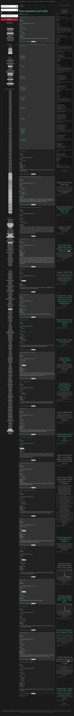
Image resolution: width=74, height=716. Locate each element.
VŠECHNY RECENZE (64, 11)
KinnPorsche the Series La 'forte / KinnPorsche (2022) (22, 98)
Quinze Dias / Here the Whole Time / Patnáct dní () (58, 39)
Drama (21, 163)
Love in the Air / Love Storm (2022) (23, 108)
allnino (66, 581)
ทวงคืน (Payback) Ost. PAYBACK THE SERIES (64, 539)
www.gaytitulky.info (22, 1)
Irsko (22, 159)
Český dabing (24, 340)
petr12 (21, 157)
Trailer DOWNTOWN (64, 412)
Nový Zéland (24, 527)
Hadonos (23, 570)
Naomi (66, 674)
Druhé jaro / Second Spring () (59, 60)
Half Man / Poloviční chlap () (61, 51)
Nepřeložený (22, 168)
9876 (66, 523)
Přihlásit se (9, 19)
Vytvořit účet (9, 23)
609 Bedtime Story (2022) (23, 66)
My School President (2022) (22, 118)
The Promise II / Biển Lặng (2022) (25, 381)
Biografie (23, 192)
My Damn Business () (60, 140)
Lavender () (58, 101)
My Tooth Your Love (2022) (23, 45)
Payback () (61, 551)
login (55, 1)
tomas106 (65, 230)
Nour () (61, 645)
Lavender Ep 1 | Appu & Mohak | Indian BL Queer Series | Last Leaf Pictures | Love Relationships (64, 299)
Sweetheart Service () (60, 82)
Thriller (23, 420)
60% (20, 651)
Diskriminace (24, 563)
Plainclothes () (59, 150)
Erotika (21, 368)
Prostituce (23, 34)
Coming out (24, 221)
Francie (23, 247)
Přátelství (23, 33)
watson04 (21, 183)
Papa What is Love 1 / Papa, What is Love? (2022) (28, 490)
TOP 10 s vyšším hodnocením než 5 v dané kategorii (37, 44)
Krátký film (24, 280)
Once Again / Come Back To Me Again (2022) (23, 140)
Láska (23, 32)
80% (20, 166)
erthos (53, 710)
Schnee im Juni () (59, 13)
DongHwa (65, 192)
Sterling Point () (62, 700)
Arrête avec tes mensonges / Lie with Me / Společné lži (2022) (23, 77)
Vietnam (23, 389)
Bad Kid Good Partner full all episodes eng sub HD (64, 322)
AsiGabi (59, 60)
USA (22, 185)
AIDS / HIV (24, 562)
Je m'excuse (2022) (23, 547)
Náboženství (24, 596)
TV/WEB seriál (24, 29)
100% (21, 369)
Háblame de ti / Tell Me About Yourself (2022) (27, 662)
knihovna (36, 1)
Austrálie (23, 328)
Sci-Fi (23, 219)
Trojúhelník (22, 506)
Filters (20, 13)
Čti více (21, 41)
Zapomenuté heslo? (9, 22)
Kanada (23, 25)
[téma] (47, 1)
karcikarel (21, 23)
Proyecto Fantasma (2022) (24, 632)
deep (60, 710)
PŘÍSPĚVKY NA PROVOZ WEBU (64, 5)
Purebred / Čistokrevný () (59, 90)
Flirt (22, 31)
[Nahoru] (72, 714)
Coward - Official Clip (64, 272)
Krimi (23, 188)
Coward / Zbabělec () (63, 283)
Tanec (23, 194)
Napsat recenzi (28, 41)
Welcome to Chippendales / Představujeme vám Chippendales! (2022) (31, 176)
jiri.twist (21, 387)
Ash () (61, 676)
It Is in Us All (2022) (23, 151)
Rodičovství (24, 477)
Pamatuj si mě (10, 12)
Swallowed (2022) (23, 408)
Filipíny (23, 303)
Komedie (23, 28)
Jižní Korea (24, 588)
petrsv (21, 415)
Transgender (22, 252)
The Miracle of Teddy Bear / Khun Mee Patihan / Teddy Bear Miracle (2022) (23, 57)
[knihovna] (38, 1)
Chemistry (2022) (22, 269)
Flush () (61, 465)
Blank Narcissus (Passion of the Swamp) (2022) (27, 352)
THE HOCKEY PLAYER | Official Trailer (64, 360)
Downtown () (62, 422)
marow (21, 326)
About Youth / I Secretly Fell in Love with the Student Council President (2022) (23, 89)
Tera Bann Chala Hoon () (60, 121)
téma (45, 1)
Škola (21, 284)
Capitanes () (61, 233)
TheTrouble (21, 275)
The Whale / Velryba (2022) (24, 606)
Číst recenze (24, 41)
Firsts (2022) (22, 518)
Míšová (64, 72)
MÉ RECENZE (64, 12)
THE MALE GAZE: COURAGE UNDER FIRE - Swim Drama (64, 566)
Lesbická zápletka (25, 222)
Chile (23, 641)
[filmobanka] (32, 1)
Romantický (24, 281)
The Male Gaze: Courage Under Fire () (65, 618)
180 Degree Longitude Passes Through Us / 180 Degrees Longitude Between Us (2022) (23, 131)
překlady (41, 1)
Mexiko (23, 670)
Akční (23, 218)
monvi (23, 343)
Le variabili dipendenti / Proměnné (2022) (26, 437)
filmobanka (29, 1)
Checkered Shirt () (59, 72)
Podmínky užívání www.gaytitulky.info (9, 710)
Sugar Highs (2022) (23, 17)
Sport (23, 680)
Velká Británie (24, 160)
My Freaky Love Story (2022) (24, 294)
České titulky (22, 197)
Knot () (61, 194)
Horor (23, 419)
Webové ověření (10, 15)
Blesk (63, 13)
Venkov (21, 164)
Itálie (22, 248)
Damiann (63, 32)
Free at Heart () (59, 32)
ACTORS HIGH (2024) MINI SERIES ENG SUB (64, 436)
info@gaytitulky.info (48, 710)
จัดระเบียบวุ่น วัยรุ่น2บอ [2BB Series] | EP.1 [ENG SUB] (64, 209)
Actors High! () (62, 443)
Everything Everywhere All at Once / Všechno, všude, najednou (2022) (31, 207)
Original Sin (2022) (23, 579)
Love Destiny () (62, 525)
